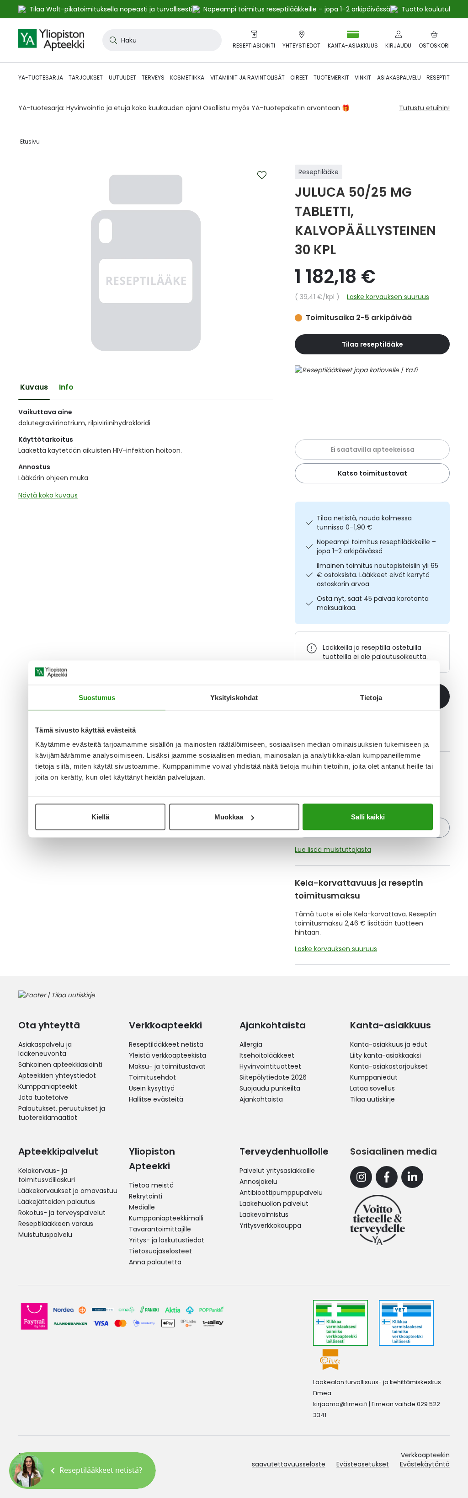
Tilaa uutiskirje (372, 1099)
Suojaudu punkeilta (269, 1088)
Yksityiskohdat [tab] (234, 697)
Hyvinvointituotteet (270, 1066)
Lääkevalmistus (263, 1214)
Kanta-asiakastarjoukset (389, 1066)
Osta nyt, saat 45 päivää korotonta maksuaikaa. (373, 603)
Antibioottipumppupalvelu (281, 1192)
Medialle (142, 1207)
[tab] (34, 387)
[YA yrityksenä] (377, 1220)
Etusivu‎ (30, 141)
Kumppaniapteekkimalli (166, 1218)
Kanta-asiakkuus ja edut (388, 1044)
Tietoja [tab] (371, 697)
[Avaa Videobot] (27, 1470)
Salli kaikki (368, 817)
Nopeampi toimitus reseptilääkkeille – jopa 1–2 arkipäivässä (376, 546)
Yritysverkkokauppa (270, 1225)
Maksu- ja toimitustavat (167, 1066)
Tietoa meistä (151, 1185)
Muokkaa (228, 817)
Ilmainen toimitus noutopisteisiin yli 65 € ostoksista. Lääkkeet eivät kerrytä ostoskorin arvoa (377, 574)
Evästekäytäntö (425, 1464)
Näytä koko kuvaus (48, 495)
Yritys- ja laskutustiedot (166, 1240)
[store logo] (51, 40)
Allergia (250, 1044)
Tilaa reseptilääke (372, 344)
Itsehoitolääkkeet (266, 1055)
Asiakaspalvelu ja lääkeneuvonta (45, 1049)
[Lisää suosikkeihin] (262, 175)
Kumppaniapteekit (47, 1086)
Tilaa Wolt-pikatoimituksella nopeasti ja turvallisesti (110, 9)
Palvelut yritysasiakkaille (277, 1170)
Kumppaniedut (374, 1077)
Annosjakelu (258, 1181)
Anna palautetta (155, 1262)
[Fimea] (340, 1323)
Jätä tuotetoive (43, 1097)
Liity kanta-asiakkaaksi (385, 1055)
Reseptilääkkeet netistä (166, 1044)
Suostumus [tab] (97, 697)
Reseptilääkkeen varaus (55, 1223)
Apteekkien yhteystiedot (57, 1075)
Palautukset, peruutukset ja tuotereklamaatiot (61, 1113)
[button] (82, 1470)
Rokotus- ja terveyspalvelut (62, 1212)
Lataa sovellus (372, 1088)
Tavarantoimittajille (160, 1229)
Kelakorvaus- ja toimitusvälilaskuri (46, 1175)
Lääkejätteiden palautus (56, 1201)
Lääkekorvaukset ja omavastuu (67, 1190)
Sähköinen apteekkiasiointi (60, 1064)
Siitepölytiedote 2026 (273, 1077)
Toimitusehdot (152, 1077)
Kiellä (100, 817)
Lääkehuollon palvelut (273, 1203)
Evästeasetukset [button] (362, 1464)
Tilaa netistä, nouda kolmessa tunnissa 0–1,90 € (364, 523)
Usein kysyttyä (152, 1088)
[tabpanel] (145, 455)
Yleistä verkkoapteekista (167, 1055)
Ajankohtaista (261, 1099)
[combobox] (162, 40)
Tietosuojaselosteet (160, 1251)
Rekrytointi (145, 1196)
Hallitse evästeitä (156, 1099)
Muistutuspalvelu (45, 1234)
